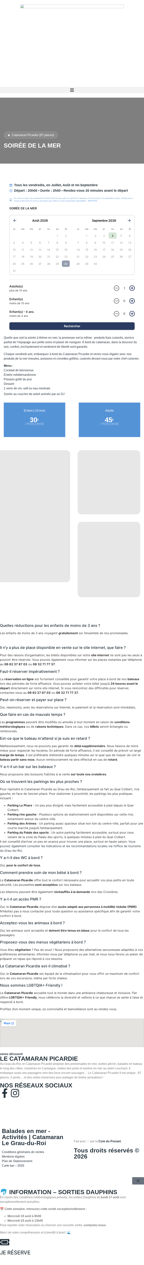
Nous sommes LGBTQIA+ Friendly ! (31, 985)
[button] (72, 90)
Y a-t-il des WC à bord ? (21, 857)
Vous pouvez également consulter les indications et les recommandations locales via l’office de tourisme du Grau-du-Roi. (70, 846)
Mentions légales (13, 1156)
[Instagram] (15, 1093)
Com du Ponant (109, 1141)
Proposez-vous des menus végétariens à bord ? (43, 942)
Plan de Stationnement (18, 1161)
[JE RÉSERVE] (4, 1242)
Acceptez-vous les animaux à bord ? (32, 923)
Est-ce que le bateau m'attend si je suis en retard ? (45, 738)
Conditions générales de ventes (23, 1152)
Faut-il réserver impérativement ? (30, 671)
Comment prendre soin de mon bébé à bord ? (41, 872)
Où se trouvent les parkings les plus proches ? (41, 781)
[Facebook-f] (4, 1093)
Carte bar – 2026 (13, 1165)
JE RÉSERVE (15, 1252)
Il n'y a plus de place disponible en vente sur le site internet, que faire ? (63, 647)
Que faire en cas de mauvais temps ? (32, 714)
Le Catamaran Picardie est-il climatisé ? (35, 966)
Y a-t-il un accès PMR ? (20, 899)
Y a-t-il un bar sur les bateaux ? (28, 766)
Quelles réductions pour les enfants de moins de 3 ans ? (50, 625)
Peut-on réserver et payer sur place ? (33, 700)
